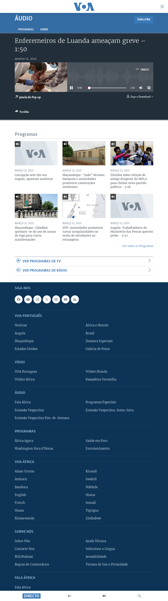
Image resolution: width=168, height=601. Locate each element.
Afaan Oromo (24, 471)
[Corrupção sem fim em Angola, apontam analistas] (36, 153)
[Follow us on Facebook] (19, 299)
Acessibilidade (96, 557)
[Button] (22, 113)
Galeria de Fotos (98, 349)
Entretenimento (98, 448)
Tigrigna (92, 510)
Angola (20, 333)
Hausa (19, 510)
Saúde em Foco (97, 440)
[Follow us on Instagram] (37, 299)
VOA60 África (25, 379)
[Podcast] (56, 299)
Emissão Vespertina (29, 410)
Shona (90, 495)
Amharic (21, 479)
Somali (91, 502)
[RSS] (75, 299)
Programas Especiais (101, 402)
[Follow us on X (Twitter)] (47, 299)
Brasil (90, 333)
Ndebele (92, 487)
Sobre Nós (22, 541)
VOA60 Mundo (96, 372)
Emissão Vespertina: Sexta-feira (110, 410)
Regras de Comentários (32, 564)
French (20, 502)
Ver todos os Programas (137, 246)
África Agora (24, 440)
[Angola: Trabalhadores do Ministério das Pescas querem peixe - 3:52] (131, 206)
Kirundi (91, 471)
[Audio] (69, 596)
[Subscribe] (65, 299)
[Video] (104, 596)
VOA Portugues (26, 372)
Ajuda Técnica (96, 541)
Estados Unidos (26, 349)
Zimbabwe (93, 518)
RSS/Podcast (24, 557)
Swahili (91, 479)
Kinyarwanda (24, 518)
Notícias (21, 325)
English (20, 495)
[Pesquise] (139, 596)
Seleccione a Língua (100, 549)
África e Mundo (97, 325)
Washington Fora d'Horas (34, 448)
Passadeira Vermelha (101, 379)
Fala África (23, 402)
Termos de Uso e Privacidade (107, 564)
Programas (26, 29)
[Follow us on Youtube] (28, 299)
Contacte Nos (24, 549)
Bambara (21, 487)
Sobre (44, 29)
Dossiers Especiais (99, 341)
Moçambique (24, 341)
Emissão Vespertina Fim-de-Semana (42, 418)
